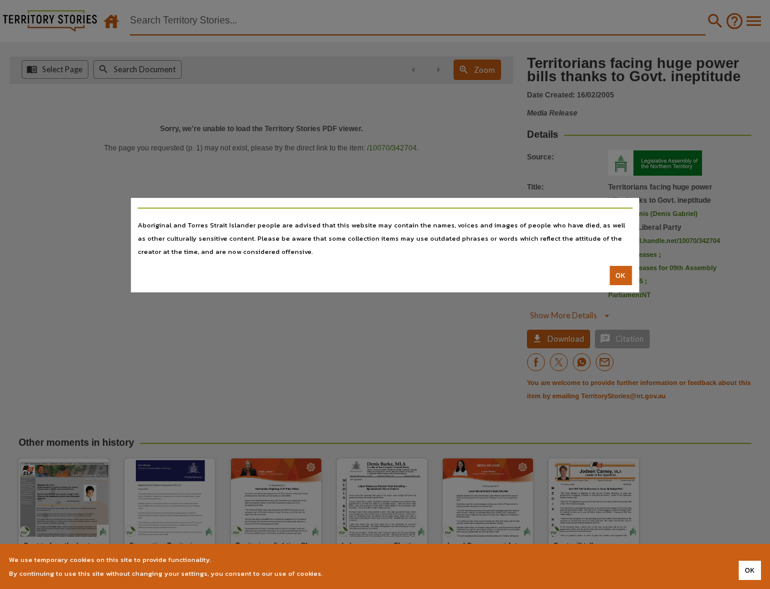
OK (620, 275)
